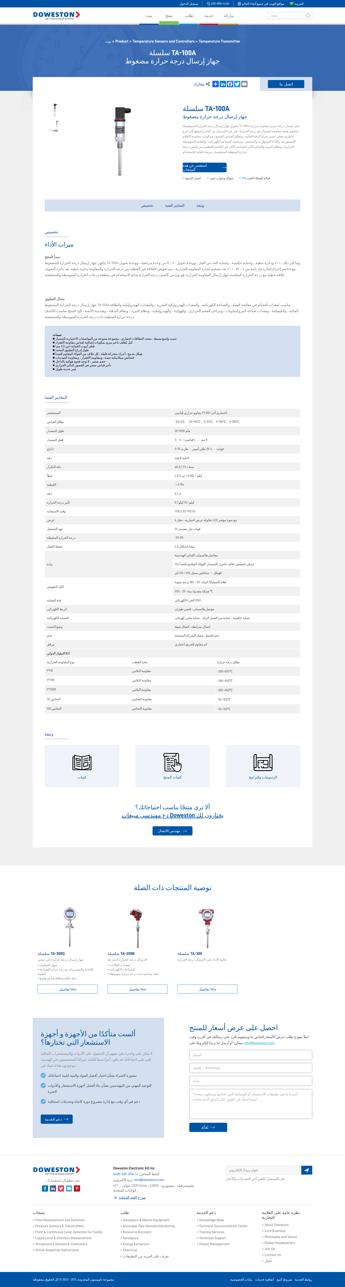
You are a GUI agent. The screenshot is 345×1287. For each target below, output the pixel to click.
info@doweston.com (259, 1043)
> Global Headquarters (278, 1243)
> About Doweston (275, 1225)
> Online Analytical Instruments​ (56, 1250)
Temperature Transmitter (219, 41)
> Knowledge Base (210, 1220)
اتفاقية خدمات (264, 1279)
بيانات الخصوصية (241, 1279)
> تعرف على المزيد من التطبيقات (144, 1256)
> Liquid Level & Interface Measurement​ (62, 1238)
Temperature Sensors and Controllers (164, 41)
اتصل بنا (286, 84)
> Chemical (128, 1250)
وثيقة (200, 205)
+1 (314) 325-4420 (125, 1174)
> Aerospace (129, 1238)
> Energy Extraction (134, 1244)
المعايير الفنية (174, 205)
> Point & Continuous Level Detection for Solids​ (67, 1232)
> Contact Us (271, 1255)
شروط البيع (284, 1279)
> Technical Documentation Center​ (222, 1226)
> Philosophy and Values (279, 1237)
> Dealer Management (213, 1244)
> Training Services (210, 1232)
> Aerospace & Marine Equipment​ (144, 1220)
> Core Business (274, 1231)
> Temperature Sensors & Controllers (60, 1244)
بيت (108, 41)
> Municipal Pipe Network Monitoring (147, 1226)
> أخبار (267, 1261)
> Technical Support (211, 1238)
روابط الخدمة (303, 1279)
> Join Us (268, 1249)
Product (121, 41)
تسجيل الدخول (188, 3)
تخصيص (147, 205)
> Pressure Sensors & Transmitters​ (58, 1226)
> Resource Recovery (136, 1232)
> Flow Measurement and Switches (58, 1220)
